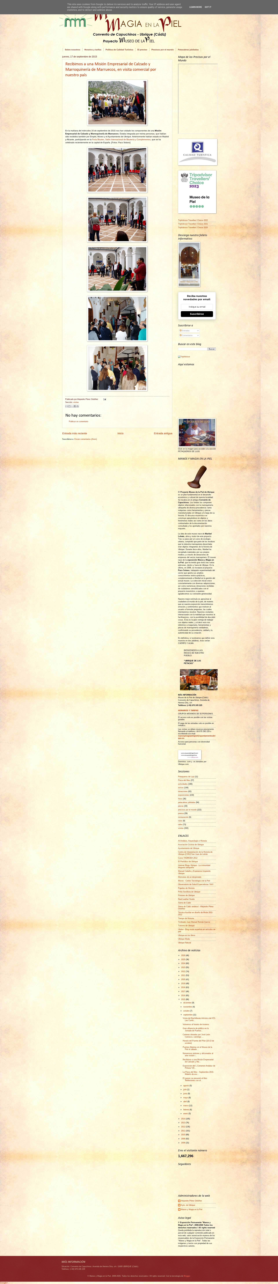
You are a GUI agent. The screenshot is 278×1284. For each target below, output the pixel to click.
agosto (186, 1086)
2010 (183, 1135)
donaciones (183, 791)
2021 (183, 975)
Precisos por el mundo (162, 49)
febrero (186, 1110)
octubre (186, 1011)
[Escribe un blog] (69, 406)
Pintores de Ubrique (186, 895)
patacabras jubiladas (186, 802)
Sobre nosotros (72, 49)
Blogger (187, 1276)
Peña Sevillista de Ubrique (189, 892)
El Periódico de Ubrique (188, 861)
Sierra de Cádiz (184, 903)
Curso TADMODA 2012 (187, 858)
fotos (180, 799)
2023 (183, 967)
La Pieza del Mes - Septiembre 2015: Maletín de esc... (198, 1073)
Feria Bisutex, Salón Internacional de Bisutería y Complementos (121, 139)
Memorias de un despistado (189, 877)
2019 (183, 983)
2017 (183, 991)
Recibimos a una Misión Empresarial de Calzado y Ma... (198, 1060)
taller (180, 824)
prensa (181, 813)
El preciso (142, 49)
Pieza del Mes (184, 780)
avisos (181, 788)
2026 (183, 955)
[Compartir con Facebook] (74, 406)
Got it (208, 7)
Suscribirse (197, 314)
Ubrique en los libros (186, 935)
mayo (186, 1098)
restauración (183, 817)
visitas (76, 402)
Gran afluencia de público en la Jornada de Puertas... (196, 1029)
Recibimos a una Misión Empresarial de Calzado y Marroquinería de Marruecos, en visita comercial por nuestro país (110, 69)
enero (186, 1113)
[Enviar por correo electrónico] (66, 406)
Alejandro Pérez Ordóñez (191, 1201)
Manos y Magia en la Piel (191, 1209)
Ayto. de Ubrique (188, 1205)
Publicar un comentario (78, 421)
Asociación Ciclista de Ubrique (191, 845)
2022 (183, 971)
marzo (186, 1105)
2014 (183, 1119)
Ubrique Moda (184, 939)
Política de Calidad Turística (119, 49)
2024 (183, 963)
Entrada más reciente (74, 433)
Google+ (4, 1283)
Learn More (195, 7)
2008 (183, 1143)
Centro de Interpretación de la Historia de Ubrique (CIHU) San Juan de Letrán (195, 853)
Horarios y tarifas (92, 49)
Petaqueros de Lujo (186, 777)
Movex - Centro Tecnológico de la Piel (194, 881)
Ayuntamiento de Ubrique (188, 848)
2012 (183, 1127)
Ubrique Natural (184, 943)
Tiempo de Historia (186, 918)
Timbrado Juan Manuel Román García (194, 922)
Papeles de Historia (186, 888)
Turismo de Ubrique (186, 926)
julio (185, 1089)
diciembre (187, 1003)
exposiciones (183, 795)
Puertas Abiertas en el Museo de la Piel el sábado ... (197, 1048)
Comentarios (187, 335)
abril (185, 1101)
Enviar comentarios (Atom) (85, 439)
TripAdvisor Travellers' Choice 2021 (193, 224)
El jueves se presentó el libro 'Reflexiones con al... (195, 1079)
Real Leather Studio (186, 899)
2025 (183, 959)
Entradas (185, 331)
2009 (183, 1139)
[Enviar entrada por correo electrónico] (104, 399)
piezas (181, 806)
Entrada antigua (163, 433)
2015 (183, 999)
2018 (183, 987)
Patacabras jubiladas (188, 49)
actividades (183, 784)
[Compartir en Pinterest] (77, 406)
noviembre (188, 1007)
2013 (183, 1123)
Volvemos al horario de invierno (196, 1024)
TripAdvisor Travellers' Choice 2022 (193, 220)
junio (185, 1093)
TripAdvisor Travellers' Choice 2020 (193, 227)
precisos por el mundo (187, 810)
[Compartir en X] (72, 406)
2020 (183, 979)
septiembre (188, 1015)
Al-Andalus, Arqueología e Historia (192, 841)
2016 (183, 995)
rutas (180, 821)
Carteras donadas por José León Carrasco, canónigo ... (196, 1035)
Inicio (120, 433)
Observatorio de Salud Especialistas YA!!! (195, 884)
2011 (183, 1131)
